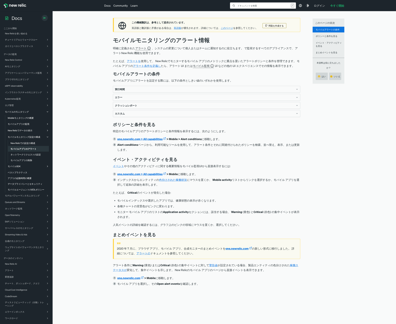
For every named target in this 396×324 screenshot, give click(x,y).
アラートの (143, 253)
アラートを (134, 61)
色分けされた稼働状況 (173, 179)
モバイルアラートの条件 (328, 29)
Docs (107, 5)
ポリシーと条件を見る (326, 36)
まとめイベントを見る (326, 52)
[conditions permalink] (162, 73)
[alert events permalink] (158, 234)
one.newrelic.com (237, 248)
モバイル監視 (201, 65)
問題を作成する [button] (276, 25)
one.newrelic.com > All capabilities (140, 139)
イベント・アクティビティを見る (329, 44)
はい (322, 76)
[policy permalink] (157, 124)
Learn (134, 5)
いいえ (335, 76)
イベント (118, 166)
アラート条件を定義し (147, 65)
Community (120, 5)
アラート (140, 48)
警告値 (213, 265)
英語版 (177, 27)
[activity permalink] (179, 159)
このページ (227, 27)
